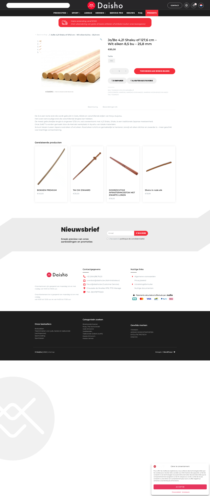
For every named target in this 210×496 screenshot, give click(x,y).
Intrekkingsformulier (143, 284)
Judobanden (87, 331)
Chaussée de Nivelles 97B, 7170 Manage (103, 288)
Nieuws (131, 13)
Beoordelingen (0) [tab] (110, 107)
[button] (101, 67)
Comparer (118, 81)
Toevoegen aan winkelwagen (155, 71)
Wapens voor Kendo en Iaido (156, 92)
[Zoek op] (67, 5)
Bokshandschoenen (90, 324)
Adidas (88, 13)
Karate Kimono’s (89, 336)
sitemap (51, 352)
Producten (59, 13)
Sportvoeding (40, 336)
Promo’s (152, 13)
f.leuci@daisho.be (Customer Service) (102, 284)
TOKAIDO (134, 330)
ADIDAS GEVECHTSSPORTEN (142, 332)
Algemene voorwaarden (145, 276)
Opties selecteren (99, 171)
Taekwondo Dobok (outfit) (93, 334)
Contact (175, 5)
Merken (99, 13)
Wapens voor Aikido (134, 92)
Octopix (158, 352)
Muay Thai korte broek (91, 326)
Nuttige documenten (143, 288)
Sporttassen (39, 338)
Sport (75, 13)
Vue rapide (63, 183)
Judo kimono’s (88, 329)
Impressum (186, 492)
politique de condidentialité (132, 239)
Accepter (180, 487)
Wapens (122, 92)
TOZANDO (115, 94)
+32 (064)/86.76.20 (94, 276)
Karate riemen (88, 338)
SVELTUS (134, 337)
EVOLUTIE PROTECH (138, 334)
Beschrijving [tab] (93, 107)
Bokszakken (39, 329)
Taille (110, 56)
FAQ (140, 13)
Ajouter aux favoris (142, 81)
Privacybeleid (176, 492)
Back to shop (42, 35)
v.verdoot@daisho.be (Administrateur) (103, 280)
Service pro (116, 13)
